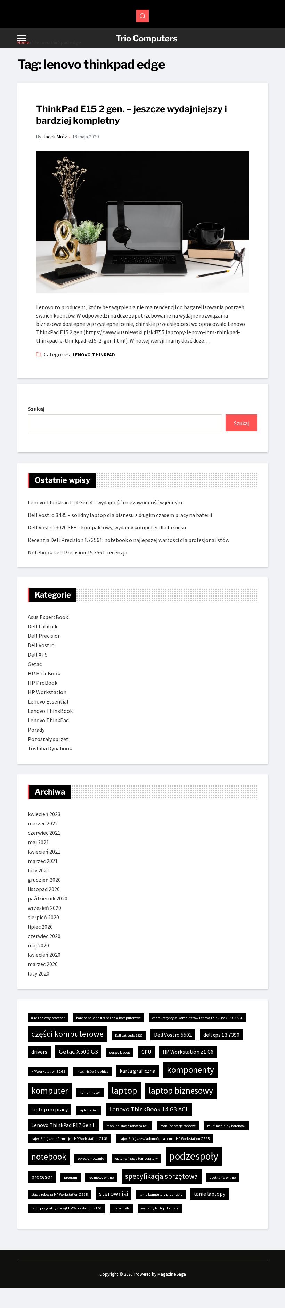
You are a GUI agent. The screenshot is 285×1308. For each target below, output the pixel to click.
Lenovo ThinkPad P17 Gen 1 (63, 1125)
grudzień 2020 (44, 879)
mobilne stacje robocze (178, 1126)
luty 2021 (38, 870)
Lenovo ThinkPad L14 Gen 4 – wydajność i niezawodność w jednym (105, 502)
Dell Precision (44, 635)
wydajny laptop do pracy (160, 1208)
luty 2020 (38, 973)
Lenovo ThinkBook (50, 710)
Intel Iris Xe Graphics (92, 1071)
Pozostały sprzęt (48, 738)
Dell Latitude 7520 (128, 1035)
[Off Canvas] (21, 38)
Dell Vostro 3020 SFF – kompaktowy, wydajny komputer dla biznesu (107, 527)
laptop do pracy (49, 1109)
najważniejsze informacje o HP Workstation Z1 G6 (69, 1138)
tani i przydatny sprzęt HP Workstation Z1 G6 (66, 1208)
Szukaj (36, 408)
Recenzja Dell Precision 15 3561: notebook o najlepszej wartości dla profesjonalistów (128, 539)
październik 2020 (47, 898)
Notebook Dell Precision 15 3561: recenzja (77, 552)
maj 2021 (38, 842)
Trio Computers (147, 38)
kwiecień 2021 (44, 851)
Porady (36, 729)
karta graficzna (137, 1071)
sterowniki (113, 1194)
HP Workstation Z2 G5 (48, 1071)
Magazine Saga (171, 1274)
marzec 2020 (43, 964)
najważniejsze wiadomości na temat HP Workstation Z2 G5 (164, 1138)
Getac (35, 663)
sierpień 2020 (43, 917)
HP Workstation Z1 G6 (188, 1051)
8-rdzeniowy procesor (48, 1017)
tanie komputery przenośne (160, 1194)
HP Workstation (47, 692)
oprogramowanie (91, 1158)
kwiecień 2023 (44, 814)
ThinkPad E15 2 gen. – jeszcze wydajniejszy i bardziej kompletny (131, 115)
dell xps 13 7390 (221, 1034)
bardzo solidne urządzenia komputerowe (108, 1017)
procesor (41, 1177)
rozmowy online (101, 1177)
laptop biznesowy (181, 1090)
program (70, 1177)
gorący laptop (119, 1052)
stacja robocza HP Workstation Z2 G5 (59, 1194)
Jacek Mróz (55, 136)
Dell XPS (38, 654)
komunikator (90, 1092)
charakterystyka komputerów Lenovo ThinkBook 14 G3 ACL (197, 1017)
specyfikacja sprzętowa (161, 1176)
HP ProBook (42, 682)
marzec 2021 (43, 860)
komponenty (190, 1069)
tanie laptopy (209, 1194)
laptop (124, 1090)
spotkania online (223, 1177)
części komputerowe (67, 1034)
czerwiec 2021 (44, 832)
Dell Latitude (43, 626)
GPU (146, 1051)
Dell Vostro (41, 645)
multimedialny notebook (226, 1126)
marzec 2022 (43, 823)
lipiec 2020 (40, 926)
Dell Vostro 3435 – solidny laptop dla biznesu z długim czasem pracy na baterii (120, 514)
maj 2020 (38, 945)
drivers (39, 1051)
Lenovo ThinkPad (94, 355)
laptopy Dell (88, 1110)
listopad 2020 (44, 889)
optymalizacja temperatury (136, 1158)
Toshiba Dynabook (50, 748)
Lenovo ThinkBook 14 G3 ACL (149, 1109)
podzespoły (193, 1156)
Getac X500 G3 (78, 1051)
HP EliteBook (44, 673)
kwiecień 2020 (44, 954)
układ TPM (121, 1208)
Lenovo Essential (48, 701)
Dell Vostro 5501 (173, 1034)
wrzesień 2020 (44, 907)
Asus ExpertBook (48, 617)
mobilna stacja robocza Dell (128, 1126)
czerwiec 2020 (44, 935)
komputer (49, 1090)
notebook (48, 1156)
